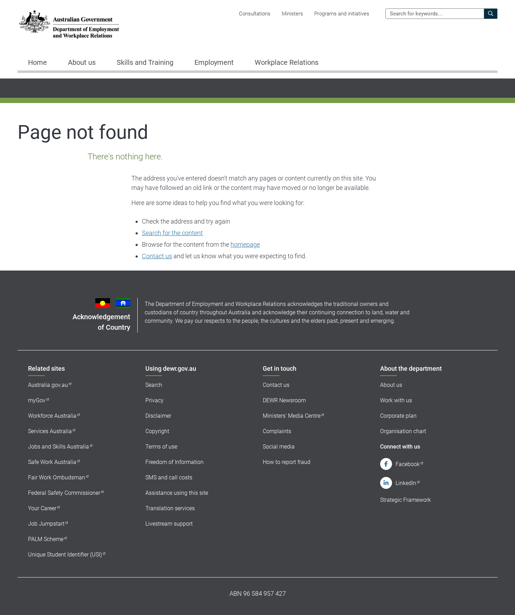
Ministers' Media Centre (292, 415)
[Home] (69, 24)
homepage (245, 244)
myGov (37, 400)
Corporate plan (398, 415)
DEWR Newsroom (284, 400)
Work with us (396, 400)
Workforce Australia (52, 415)
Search (153, 385)
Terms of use (161, 446)
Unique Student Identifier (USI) (65, 554)
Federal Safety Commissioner (64, 493)
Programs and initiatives (341, 14)
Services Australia (50, 431)
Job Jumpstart (46, 523)
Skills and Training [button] (145, 62)
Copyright (157, 431)
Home (37, 62)
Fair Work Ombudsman (56, 477)
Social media (279, 446)
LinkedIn (406, 483)
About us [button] (82, 62)
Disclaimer (158, 415)
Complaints (277, 431)
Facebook (408, 464)
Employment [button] (214, 62)
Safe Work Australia (52, 462)
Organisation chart (403, 431)
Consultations (254, 14)
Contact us (157, 256)
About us (391, 385)
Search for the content (172, 233)
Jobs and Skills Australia (58, 446)
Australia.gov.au (48, 385)
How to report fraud (286, 462)
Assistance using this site (176, 493)
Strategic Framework (405, 500)
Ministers (292, 14)
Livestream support (169, 523)
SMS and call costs (168, 477)
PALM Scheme (45, 539)
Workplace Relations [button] (286, 62)
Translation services (170, 508)
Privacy (154, 400)
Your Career (42, 508)
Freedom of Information (174, 462)
